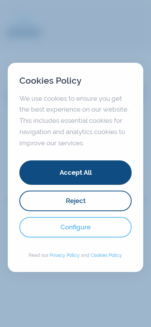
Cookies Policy (106, 255)
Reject (76, 201)
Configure (75, 227)
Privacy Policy (65, 255)
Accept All (76, 172)
